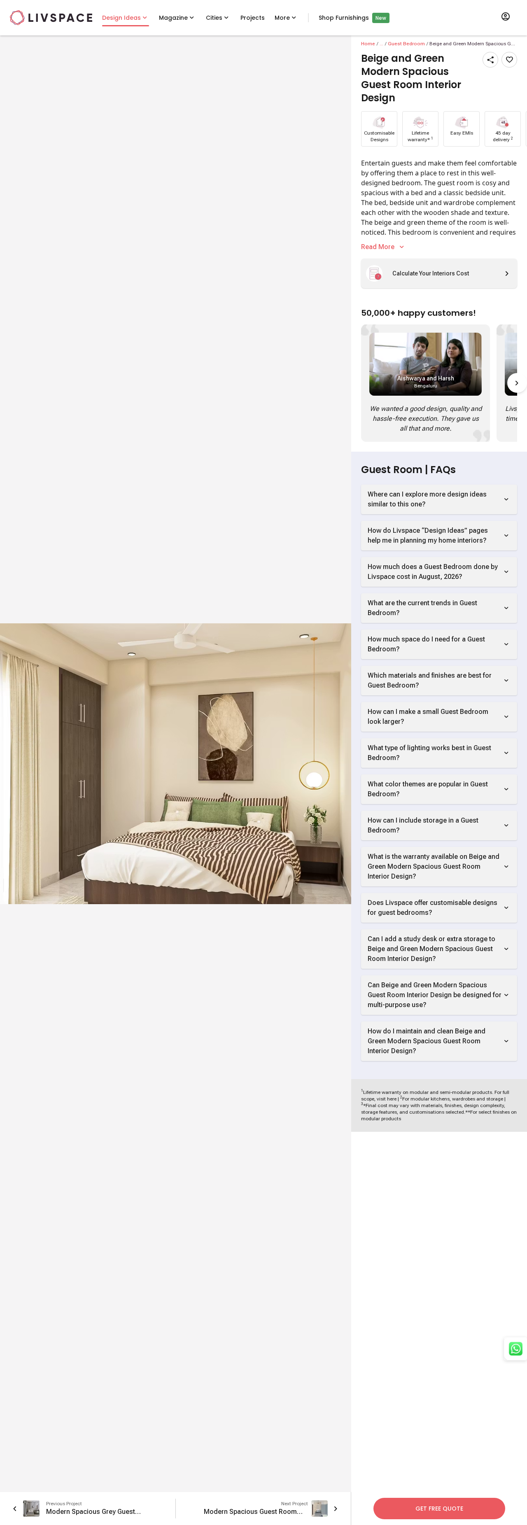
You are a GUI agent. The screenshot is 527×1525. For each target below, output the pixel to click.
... (381, 44)
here (391, 1099)
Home (368, 44)
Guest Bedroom (406, 44)
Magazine (173, 18)
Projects (252, 18)
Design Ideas (121, 18)
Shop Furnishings (344, 18)
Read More (377, 247)
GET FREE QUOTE (439, 1508)
